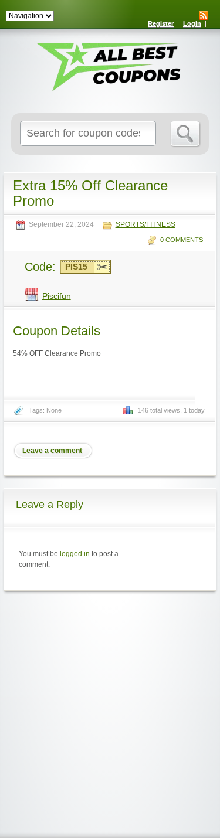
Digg (198, 450)
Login (192, 23)
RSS (203, 15)
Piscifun (56, 296)
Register (161, 23)
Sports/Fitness (145, 225)
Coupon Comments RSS (137, 450)
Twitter (157, 450)
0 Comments (181, 239)
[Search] (185, 134)
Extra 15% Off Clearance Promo (90, 193)
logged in (75, 554)
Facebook (178, 450)
